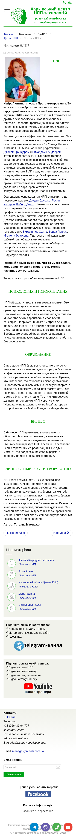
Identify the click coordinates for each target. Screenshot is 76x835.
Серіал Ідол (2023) (30, 604)
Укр (70, 2)
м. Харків (10, 717)
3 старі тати (26, 571)
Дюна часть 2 (27, 593)
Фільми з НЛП (27, 564)
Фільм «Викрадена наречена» (36, 560)
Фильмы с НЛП (28, 586)
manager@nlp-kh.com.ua (28, 751)
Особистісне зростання (38, 811)
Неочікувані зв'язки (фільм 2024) (38, 582)
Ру (64, 2)
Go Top (69, 820)
